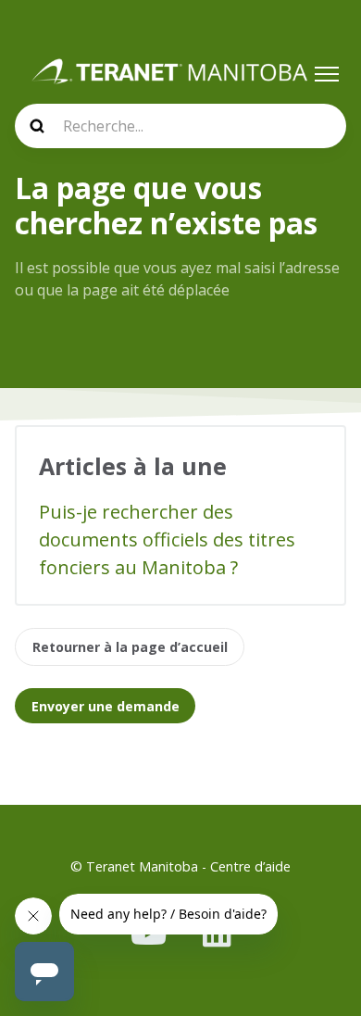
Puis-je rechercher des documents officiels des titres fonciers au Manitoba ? (167, 539)
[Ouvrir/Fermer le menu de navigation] (326, 74)
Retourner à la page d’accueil (130, 647)
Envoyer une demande (105, 706)
